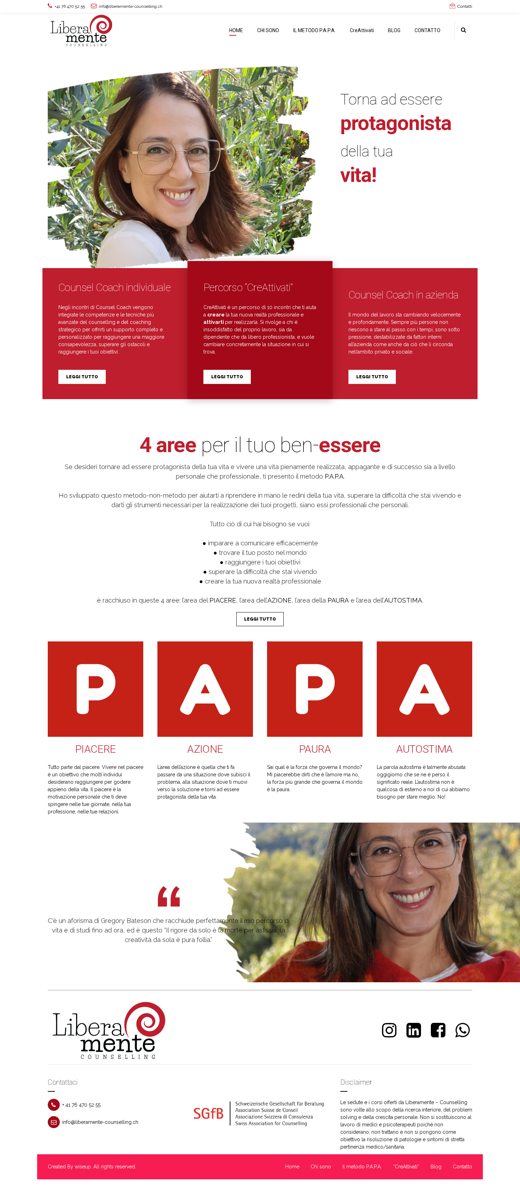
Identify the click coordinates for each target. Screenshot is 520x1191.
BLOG (394, 30)
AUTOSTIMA (424, 749)
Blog (436, 1166)
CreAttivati (362, 30)
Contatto (462, 1166)
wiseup (83, 1166)
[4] (205, 689)
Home (292, 1166)
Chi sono (321, 1166)
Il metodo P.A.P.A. (362, 1166)
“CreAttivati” (406, 1166)
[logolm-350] (110, 1030)
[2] (95, 689)
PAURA (315, 749)
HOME (236, 30)
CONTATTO (427, 30)
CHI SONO (268, 30)
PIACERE (95, 749)
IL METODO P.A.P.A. (314, 30)
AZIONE (205, 749)
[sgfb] (260, 1113)
